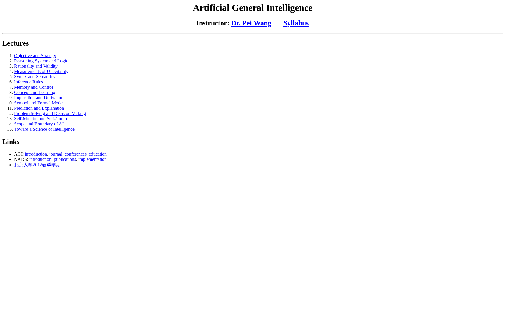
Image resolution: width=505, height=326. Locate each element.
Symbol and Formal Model (39, 102)
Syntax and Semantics (34, 76)
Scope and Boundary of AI (39, 123)
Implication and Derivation (38, 97)
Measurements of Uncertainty (41, 71)
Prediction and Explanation (39, 108)
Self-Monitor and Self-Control (42, 118)
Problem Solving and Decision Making (50, 113)
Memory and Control (33, 87)
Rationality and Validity (36, 66)
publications (65, 159)
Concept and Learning (34, 92)
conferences (76, 153)
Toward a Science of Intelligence (44, 129)
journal (55, 153)
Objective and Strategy (35, 55)
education (98, 153)
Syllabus (296, 23)
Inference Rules (28, 81)
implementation (92, 159)
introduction (36, 153)
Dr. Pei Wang (251, 23)
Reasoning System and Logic (41, 60)
